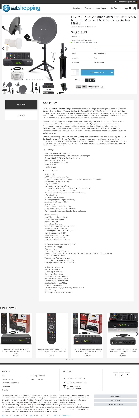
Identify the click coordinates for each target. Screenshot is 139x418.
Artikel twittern (90, 80)
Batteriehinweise (37, 379)
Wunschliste (80, 80)
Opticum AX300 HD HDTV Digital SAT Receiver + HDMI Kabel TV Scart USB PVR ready (16, 351)
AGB (3, 376)
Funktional (48, 415)
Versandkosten (88, 40)
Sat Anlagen (101, 8)
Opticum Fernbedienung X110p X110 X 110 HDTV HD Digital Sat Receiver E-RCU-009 (52, 350)
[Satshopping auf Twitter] (121, 375)
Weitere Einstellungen (62, 415)
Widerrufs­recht (7, 379)
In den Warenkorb (97, 72)
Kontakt (5, 390)
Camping (76, 8)
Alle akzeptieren (116, 396)
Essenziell (8, 415)
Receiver (88, 8)
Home (73, 27)
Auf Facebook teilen (87, 80)
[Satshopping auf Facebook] (115, 375)
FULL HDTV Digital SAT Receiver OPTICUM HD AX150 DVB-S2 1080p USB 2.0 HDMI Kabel (122, 351)
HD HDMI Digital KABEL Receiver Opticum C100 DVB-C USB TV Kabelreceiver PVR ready (87, 351)
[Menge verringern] (77, 73)
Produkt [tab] (21, 104)
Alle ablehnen (115, 400)
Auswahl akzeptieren (116, 404)
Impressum (6, 386)
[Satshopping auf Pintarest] (127, 375)
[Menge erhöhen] (77, 70)
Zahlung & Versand (38, 376)
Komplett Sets (91, 27)
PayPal (36, 415)
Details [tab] (21, 115)
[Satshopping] (21, 8)
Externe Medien (23, 415)
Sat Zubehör (116, 8)
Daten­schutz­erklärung (10, 383)
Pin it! (93, 80)
